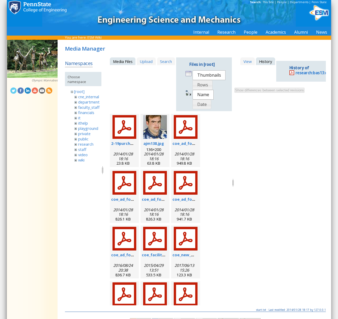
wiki (81, 160)
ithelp (83, 123)
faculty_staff (89, 107)
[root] (79, 91)
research (85, 144)
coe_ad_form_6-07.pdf (193, 143)
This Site (268, 2)
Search (166, 61)
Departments (299, 2)
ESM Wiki (94, 37)
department (89, 102)
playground (88, 128)
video (83, 154)
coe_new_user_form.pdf (195, 254)
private (84, 133)
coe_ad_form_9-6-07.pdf (134, 199)
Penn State (319, 2)
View (247, 61)
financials (86, 112)
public (83, 138)
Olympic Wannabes (45, 80)
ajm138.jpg (153, 143)
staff (82, 149)
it (79, 117)
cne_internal (88, 96)
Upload (146, 61)
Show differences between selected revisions (269, 90)
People (282, 2)
